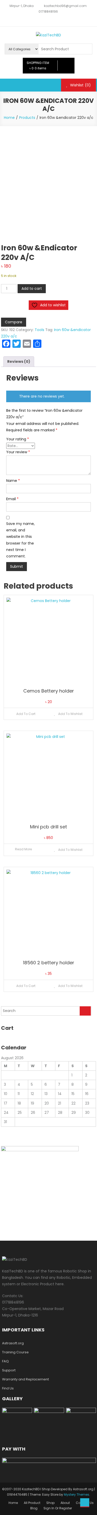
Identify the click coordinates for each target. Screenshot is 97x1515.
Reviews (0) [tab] (18, 361)
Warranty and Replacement (25, 1379)
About (65, 1503)
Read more (23, 849)
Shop (50, 1503)
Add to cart (31, 288)
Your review (18, 452)
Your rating (17, 439)
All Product (32, 1503)
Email (12, 498)
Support (9, 1370)
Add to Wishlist (70, 714)
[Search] (85, 1011)
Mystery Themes (76, 1494)
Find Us (8, 1388)
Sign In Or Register (57, 1508)
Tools (39, 329)
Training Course (15, 1352)
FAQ (5, 1361)
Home (13, 1503)
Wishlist (80, 85)
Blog (34, 1508)
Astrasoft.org (13, 1343)
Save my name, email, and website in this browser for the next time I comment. (20, 540)
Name (13, 480)
